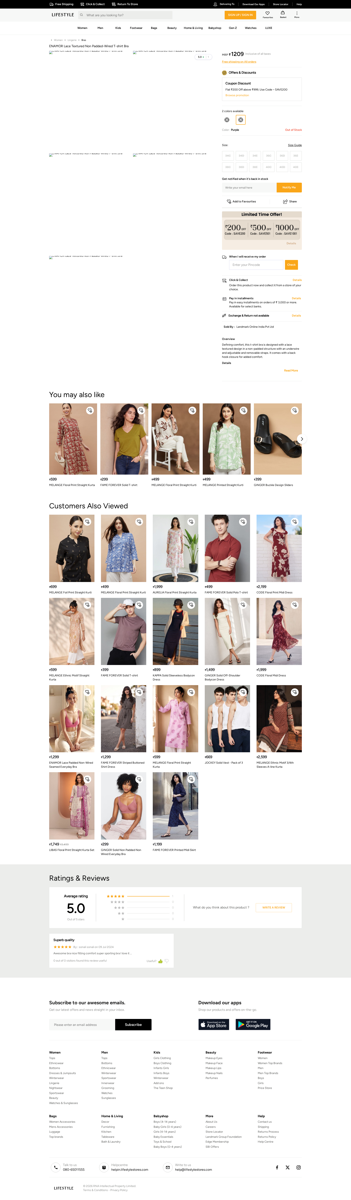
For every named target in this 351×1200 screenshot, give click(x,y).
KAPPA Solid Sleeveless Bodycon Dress (174, 677)
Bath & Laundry (110, 1141)
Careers (211, 1127)
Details (291, 243)
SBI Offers (212, 1147)
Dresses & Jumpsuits (62, 1073)
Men (260, 1068)
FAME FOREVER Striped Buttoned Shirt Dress (122, 765)
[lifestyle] (63, 15)
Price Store (265, 1088)
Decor (105, 1122)
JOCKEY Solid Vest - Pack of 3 (224, 762)
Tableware (107, 1137)
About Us (211, 1122)
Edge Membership (217, 1141)
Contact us (265, 1122)
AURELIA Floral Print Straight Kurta (174, 592)
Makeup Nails (214, 1073)
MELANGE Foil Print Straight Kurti (70, 592)
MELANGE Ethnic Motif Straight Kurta (69, 677)
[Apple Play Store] (213, 1024)
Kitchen (106, 1131)
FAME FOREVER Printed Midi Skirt (174, 850)
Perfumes (212, 1078)
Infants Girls (161, 1068)
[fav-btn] (90, 410)
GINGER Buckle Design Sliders (273, 485)
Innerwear (107, 1083)
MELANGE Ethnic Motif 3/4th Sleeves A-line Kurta (275, 765)
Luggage (54, 1131)
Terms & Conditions (95, 1190)
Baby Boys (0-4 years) (168, 1147)
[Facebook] (277, 1167)
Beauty (53, 1098)
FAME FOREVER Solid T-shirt (118, 485)
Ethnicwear (56, 1063)
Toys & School (162, 1141)
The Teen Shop (163, 1088)
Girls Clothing (162, 1058)
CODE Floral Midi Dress (271, 675)
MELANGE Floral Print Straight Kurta (72, 485)
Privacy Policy (119, 1190)
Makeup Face (214, 1063)
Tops (52, 1058)
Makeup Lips (213, 1068)
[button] (203, 57)
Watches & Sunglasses (63, 1103)
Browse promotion (237, 95)
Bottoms (54, 1068)
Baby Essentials (163, 1137)
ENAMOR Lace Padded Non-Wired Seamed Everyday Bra (71, 765)
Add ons (159, 1083)
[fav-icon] (268, 13)
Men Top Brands (268, 1073)
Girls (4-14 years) (165, 1131)
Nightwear (56, 1088)
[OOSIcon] (226, 119)
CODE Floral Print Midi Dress (274, 592)
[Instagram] (299, 1167)
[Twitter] (288, 1167)
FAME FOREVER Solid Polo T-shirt (226, 592)
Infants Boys (161, 1073)
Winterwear (56, 1078)
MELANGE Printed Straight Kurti (223, 485)
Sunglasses (108, 1098)
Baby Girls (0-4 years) (167, 1127)
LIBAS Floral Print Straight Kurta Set (71, 850)
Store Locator (214, 1131)
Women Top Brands (270, 1063)
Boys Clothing (162, 1063)
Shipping (263, 1127)
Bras (83, 40)
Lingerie (72, 40)
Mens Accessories (61, 1127)
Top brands (56, 1137)
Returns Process (268, 1131)
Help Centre (265, 1141)
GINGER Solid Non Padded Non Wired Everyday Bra (121, 852)
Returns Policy (267, 1137)
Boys (261, 1078)
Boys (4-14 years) (165, 1122)
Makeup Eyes (214, 1058)
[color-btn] (227, 120)
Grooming (107, 1088)
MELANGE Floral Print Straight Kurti (174, 485)
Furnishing (108, 1127)
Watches (107, 1093)
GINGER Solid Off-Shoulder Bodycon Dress (222, 677)
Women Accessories (62, 1122)
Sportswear (56, 1093)
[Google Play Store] (253, 1024)
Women (58, 40)
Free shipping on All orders (239, 61)
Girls (261, 1083)
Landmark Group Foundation (224, 1137)
